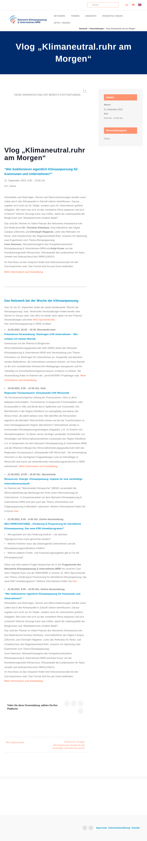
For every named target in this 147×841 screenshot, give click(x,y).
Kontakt (136, 828)
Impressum (101, 828)
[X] (66, 703)
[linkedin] (85, 828)
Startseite (83, 29)
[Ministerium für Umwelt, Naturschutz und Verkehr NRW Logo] (125, 795)
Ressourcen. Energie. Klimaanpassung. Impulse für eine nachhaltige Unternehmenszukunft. (68, 744)
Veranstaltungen (96, 29)
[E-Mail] (80, 711)
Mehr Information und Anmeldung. (38, 466)
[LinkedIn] (73, 703)
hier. (16, 511)
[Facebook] (80, 703)
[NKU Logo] (28, 16)
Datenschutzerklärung (119, 828)
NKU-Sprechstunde (15, 742)
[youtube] (91, 828)
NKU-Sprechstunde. (44, 319)
